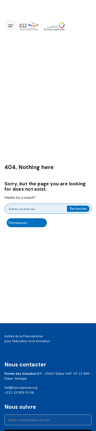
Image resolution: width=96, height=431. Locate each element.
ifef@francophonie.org (20, 387)
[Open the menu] (10, 26)
